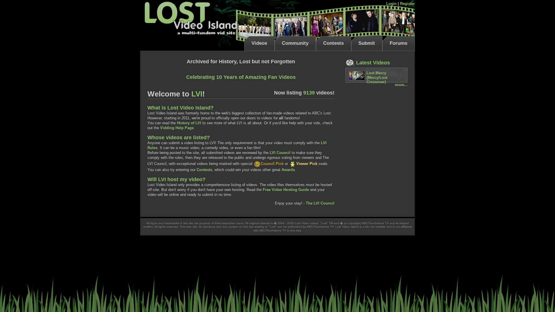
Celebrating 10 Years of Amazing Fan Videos (241, 77)
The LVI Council (320, 203)
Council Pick (272, 163)
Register (407, 3)
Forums (398, 43)
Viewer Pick (306, 163)
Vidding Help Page (177, 128)
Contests (333, 43)
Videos (259, 43)
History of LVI (189, 123)
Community (295, 43)
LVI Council (280, 153)
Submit (366, 43)
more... (401, 85)
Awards (288, 170)
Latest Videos (372, 63)
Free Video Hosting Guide (286, 189)
